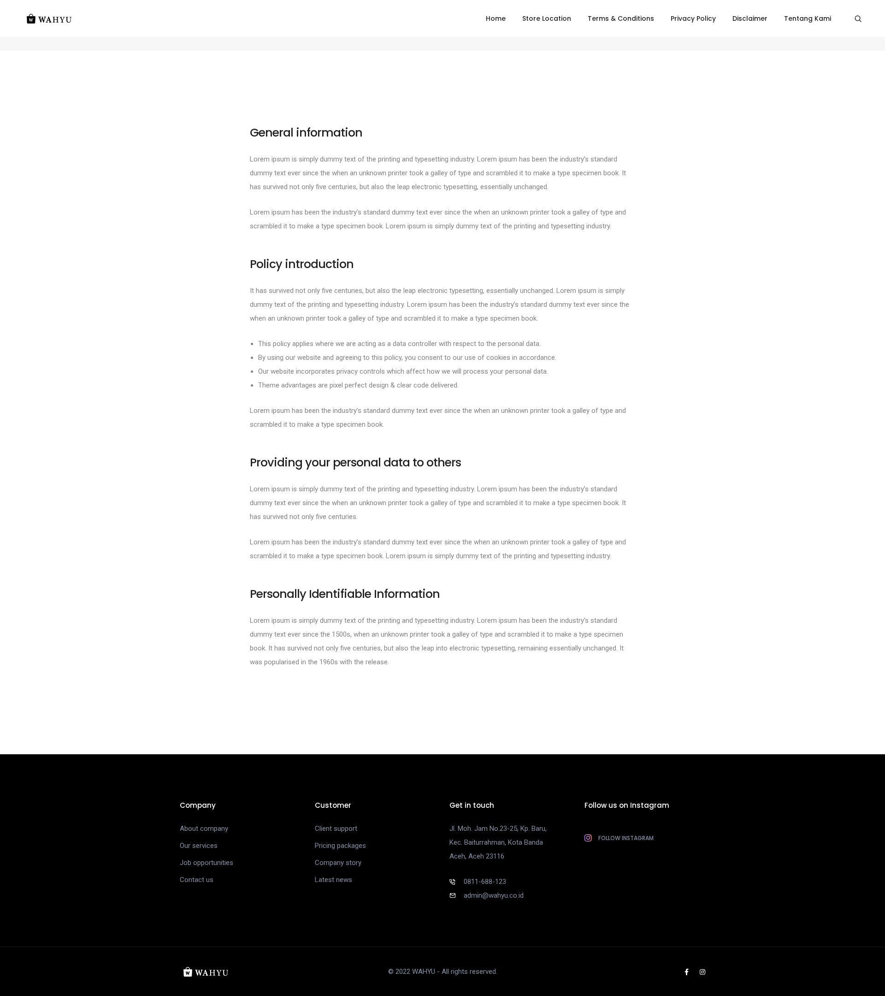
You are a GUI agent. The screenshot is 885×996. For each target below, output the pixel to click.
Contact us (196, 880)
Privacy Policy (693, 18)
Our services (199, 845)
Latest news (333, 880)
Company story (338, 863)
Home (496, 18)
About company (204, 828)
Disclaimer (749, 18)
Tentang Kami (807, 18)
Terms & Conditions (621, 18)
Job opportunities (206, 863)
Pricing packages (340, 845)
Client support (336, 828)
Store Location (546, 18)
